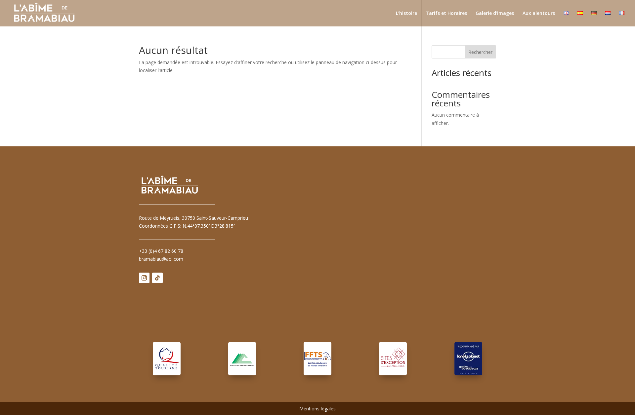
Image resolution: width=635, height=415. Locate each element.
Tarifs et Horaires (446, 13)
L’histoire (406, 13)
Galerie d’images (495, 13)
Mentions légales (317, 409)
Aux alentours (539, 13)
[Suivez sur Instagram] (144, 278)
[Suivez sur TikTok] (157, 278)
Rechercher (480, 52)
